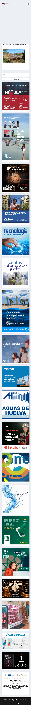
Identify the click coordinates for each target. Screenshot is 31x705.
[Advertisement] (15, 24)
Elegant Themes (14, 699)
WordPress (15, 701)
